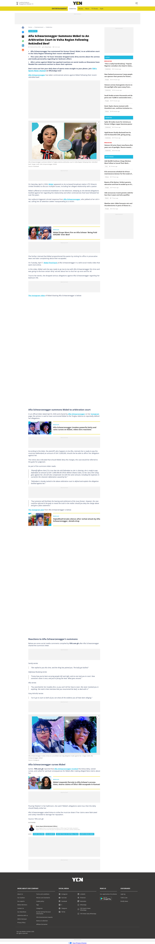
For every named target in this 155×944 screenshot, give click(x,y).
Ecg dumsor (50, 834)
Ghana (107, 111)
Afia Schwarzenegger (36, 75)
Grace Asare (48, 47)
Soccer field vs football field (67, 834)
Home (30, 27)
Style (101, 9)
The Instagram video (36, 295)
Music (87, 9)
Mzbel (51, 184)
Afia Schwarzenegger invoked (66, 769)
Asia (106, 166)
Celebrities (72, 9)
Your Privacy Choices (79, 943)
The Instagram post (36, 510)
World (106, 198)
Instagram (95, 414)
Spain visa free (39, 834)
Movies (80, 9)
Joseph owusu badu (87, 834)
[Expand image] (98, 123)
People (107, 79)
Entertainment (59, 8)
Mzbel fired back (50, 263)
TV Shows (94, 9)
